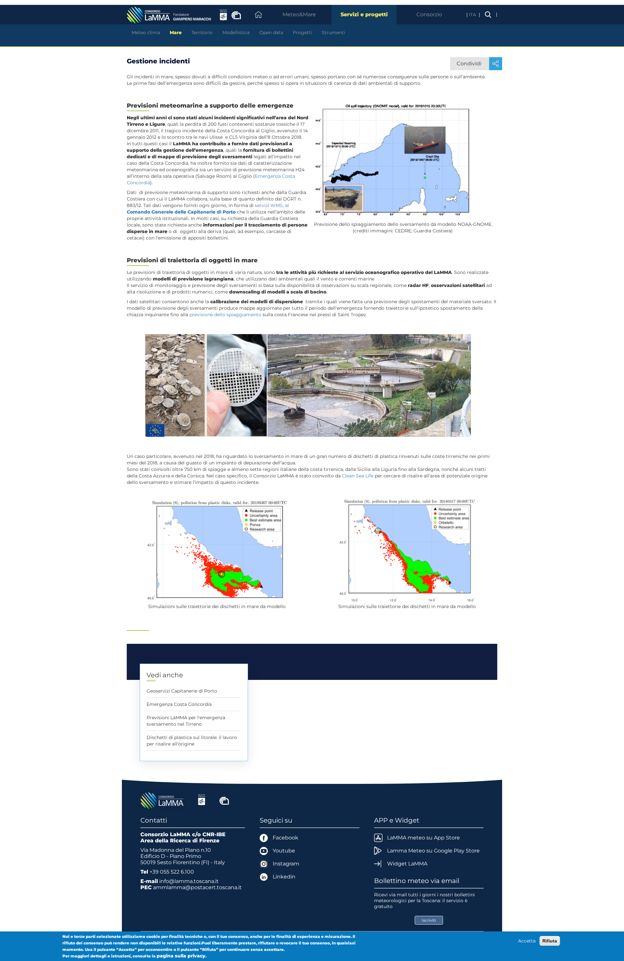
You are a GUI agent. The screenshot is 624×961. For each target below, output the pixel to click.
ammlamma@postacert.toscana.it (197, 887)
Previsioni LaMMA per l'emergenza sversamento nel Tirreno (186, 721)
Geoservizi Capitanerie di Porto (182, 691)
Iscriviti (429, 920)
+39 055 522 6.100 (172, 872)
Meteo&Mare (299, 14)
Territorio (202, 32)
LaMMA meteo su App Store (423, 838)
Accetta (527, 941)
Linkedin (284, 877)
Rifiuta (549, 940)
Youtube (284, 851)
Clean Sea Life (357, 476)
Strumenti (333, 32)
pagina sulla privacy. (182, 956)
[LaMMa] (162, 800)
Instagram (286, 864)
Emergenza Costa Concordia (179, 704)
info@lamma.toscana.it (189, 881)
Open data (271, 32)
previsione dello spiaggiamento (225, 315)
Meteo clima (146, 32)
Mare (176, 32)
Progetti (302, 32)
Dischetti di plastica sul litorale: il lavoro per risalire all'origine (192, 740)
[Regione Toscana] (201, 800)
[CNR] (224, 800)
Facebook (285, 838)
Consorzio (429, 14)
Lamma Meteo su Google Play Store (433, 851)
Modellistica (236, 32)
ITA (473, 15)
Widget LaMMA (407, 864)
